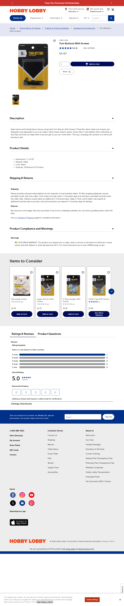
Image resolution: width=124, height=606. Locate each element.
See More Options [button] (99, 314)
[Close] (120, 599)
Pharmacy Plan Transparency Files (100, 463)
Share (65, 72)
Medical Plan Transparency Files (99, 458)
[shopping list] (108, 9)
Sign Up (108, 417)
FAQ (49, 458)
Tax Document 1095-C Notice (98, 481)
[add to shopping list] (54, 41)
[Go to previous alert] (12, 3)
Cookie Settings (92, 600)
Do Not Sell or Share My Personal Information (84, 541)
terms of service (84, 549)
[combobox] (100, 18)
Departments (35, 18)
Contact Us (52, 435)
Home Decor (55, 18)
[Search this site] (111, 18)
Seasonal (72, 18)
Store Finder (15, 445)
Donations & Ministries (95, 449)
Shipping (21, 218)
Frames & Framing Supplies (57, 28)
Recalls (51, 463)
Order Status (53, 449)
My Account (15, 440)
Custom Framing (93, 454)
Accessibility (53, 472)
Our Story (90, 440)
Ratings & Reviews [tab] (23, 333)
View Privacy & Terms (45, 602)
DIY (85, 18)
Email (68, 417)
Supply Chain (53, 467)
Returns (30, 218)
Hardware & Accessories (84, 28)
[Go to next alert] (111, 3)
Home (12, 28)
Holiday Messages (93, 444)
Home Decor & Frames (30, 28)
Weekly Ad (17, 18)
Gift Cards (14, 450)
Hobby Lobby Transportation (98, 472)
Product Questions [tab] (49, 333)
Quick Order (53, 454)
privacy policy (70, 549)
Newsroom (90, 435)
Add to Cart (94, 64)
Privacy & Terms (108, 541)
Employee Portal (93, 477)
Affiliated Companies (94, 467)
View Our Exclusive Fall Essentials (62, 3)
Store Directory (16, 436)
